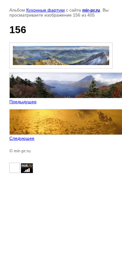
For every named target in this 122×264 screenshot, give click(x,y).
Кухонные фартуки (45, 10)
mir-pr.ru (91, 10)
